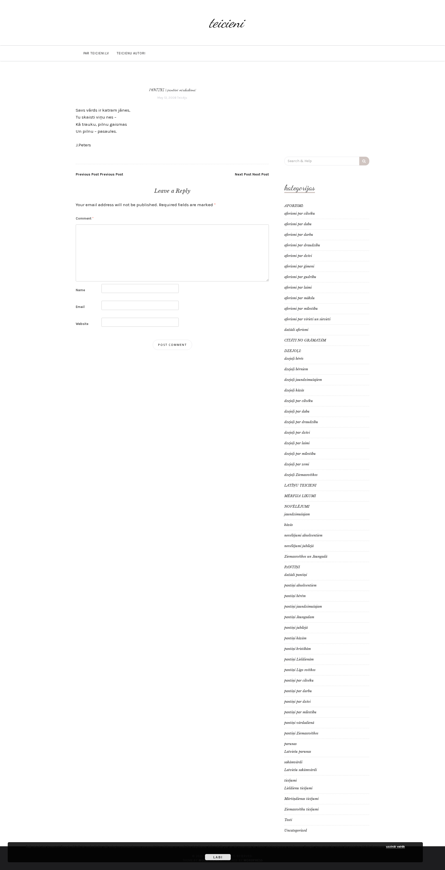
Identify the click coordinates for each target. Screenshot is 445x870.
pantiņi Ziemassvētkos (301, 733)
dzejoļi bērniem (296, 369)
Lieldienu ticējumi (298, 788)
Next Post (252, 174)
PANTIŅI (156, 89)
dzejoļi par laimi (297, 443)
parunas (290, 744)
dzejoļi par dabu (297, 411)
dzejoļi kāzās (294, 390)
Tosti (288, 820)
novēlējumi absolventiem (303, 535)
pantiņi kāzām (295, 638)
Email (80, 307)
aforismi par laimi (298, 287)
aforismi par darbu (298, 234)
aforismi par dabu (298, 224)
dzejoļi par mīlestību (300, 453)
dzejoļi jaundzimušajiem (303, 380)
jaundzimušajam (297, 514)
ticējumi (290, 780)
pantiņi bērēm (295, 596)
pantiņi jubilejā (296, 627)
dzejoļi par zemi (296, 464)
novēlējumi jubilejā (299, 546)
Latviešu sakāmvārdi (300, 770)
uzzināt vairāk (395, 846)
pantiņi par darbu (298, 691)
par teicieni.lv (96, 53)
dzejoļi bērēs (293, 358)
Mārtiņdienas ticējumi (301, 799)
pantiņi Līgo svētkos (299, 670)
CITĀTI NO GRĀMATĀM (305, 340)
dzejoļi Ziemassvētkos (301, 475)
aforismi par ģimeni (299, 266)
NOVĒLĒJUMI (296, 506)
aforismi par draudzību (302, 245)
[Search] (364, 161)
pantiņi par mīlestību (300, 712)
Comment (84, 218)
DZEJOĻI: (292, 351)
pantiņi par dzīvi (297, 701)
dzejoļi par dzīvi (297, 432)
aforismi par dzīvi (298, 256)
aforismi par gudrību (300, 277)
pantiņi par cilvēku (299, 680)
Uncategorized (295, 830)
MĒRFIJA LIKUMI (300, 496)
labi (217, 857)
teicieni (226, 22)
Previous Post (99, 174)
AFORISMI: (294, 206)
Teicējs (182, 97)
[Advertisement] (326, 111)
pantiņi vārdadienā (181, 89)
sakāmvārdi (293, 762)
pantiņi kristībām (297, 649)
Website (82, 324)
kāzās (288, 525)
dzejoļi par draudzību (301, 422)
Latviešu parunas (297, 751)
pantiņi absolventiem (300, 585)
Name (80, 290)
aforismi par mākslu (299, 298)
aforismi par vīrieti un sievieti (307, 319)
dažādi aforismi (296, 330)
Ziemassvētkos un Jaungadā (305, 556)
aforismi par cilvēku (299, 213)
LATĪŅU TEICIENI (300, 485)
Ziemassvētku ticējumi (301, 809)
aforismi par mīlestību (301, 308)
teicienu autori (131, 53)
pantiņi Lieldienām (299, 659)
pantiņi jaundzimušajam (303, 606)
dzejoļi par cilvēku (298, 401)
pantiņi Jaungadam (299, 617)
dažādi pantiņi (295, 575)
